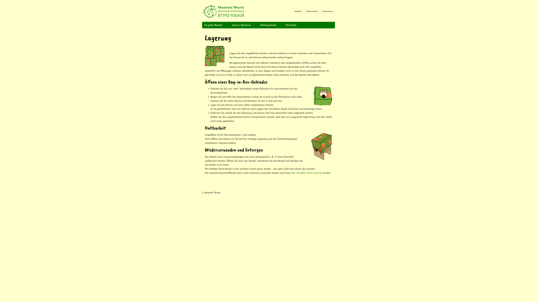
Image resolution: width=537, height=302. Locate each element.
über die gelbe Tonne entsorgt (306, 172)
